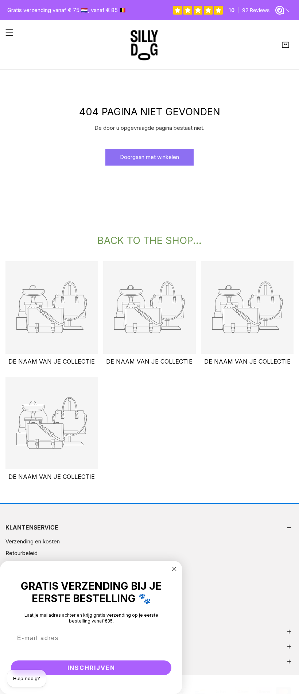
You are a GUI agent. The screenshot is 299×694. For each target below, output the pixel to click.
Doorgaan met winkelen (149, 157)
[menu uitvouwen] (9, 32)
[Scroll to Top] (286, 655)
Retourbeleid (21, 553)
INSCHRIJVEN (91, 667)
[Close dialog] (174, 569)
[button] (285, 45)
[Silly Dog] (147, 44)
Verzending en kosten (32, 541)
